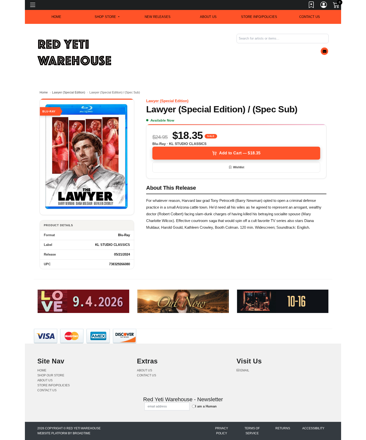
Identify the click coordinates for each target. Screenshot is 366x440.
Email (244, 370)
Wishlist (238, 167)
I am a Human (206, 406)
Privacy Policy (221, 431)
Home (44, 92)
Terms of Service (252, 431)
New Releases (158, 17)
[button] (107, 16)
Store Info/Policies (259, 17)
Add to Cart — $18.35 (239, 153)
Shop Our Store (50, 375)
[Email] (324, 51)
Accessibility (313, 428)
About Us (208, 17)
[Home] (74, 52)
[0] (336, 5)
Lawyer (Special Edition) (68, 92)
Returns (282, 428)
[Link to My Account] (323, 6)
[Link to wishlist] (311, 6)
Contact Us (309, 17)
